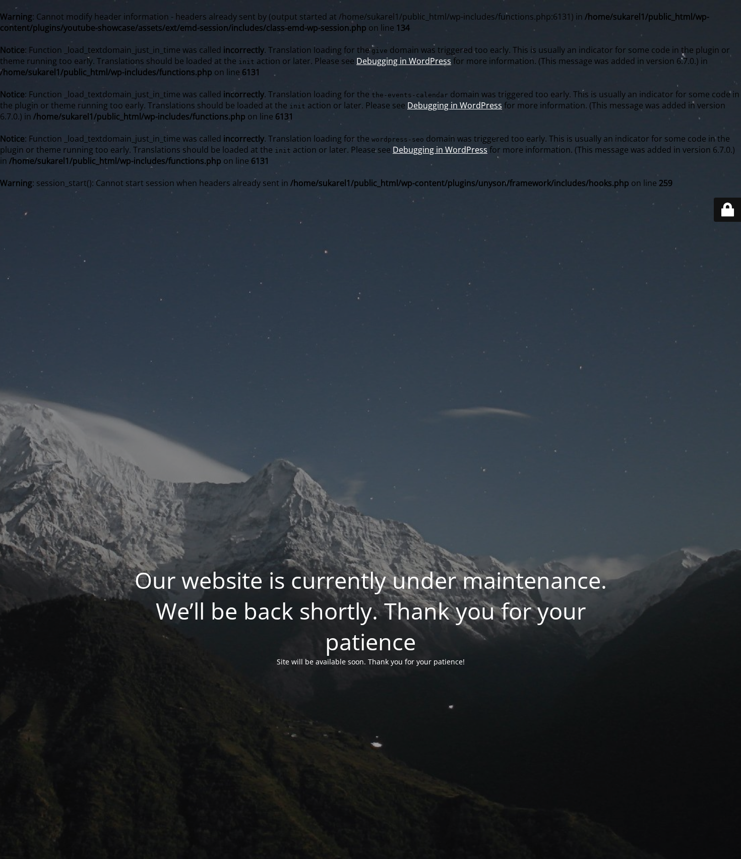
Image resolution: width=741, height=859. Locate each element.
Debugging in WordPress (403, 61)
